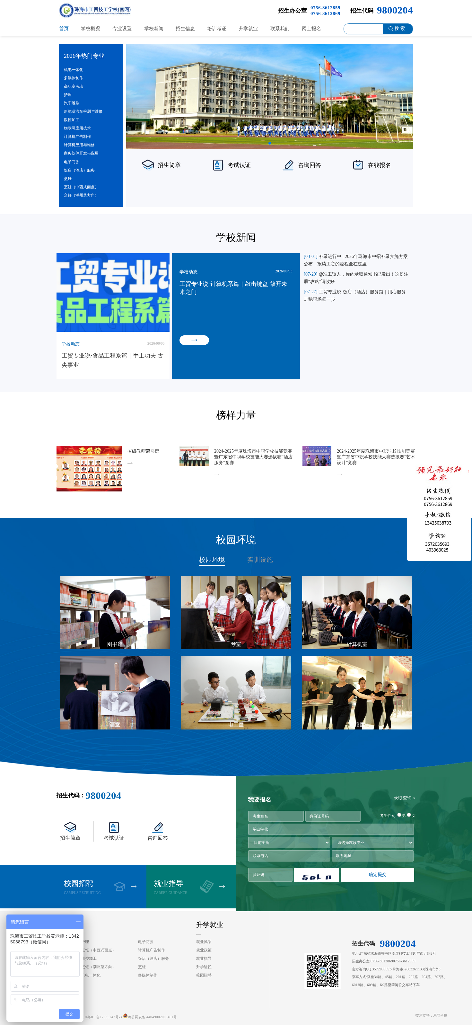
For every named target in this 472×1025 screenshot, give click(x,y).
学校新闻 (153, 28)
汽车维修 (71, 103)
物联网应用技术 (77, 128)
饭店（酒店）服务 (79, 170)
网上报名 (311, 28)
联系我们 (280, 28)
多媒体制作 (73, 78)
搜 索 (400, 28)
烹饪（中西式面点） (81, 187)
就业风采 (204, 942)
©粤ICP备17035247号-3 (103, 1017)
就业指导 (204, 958)
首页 (64, 28)
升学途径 (204, 967)
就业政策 (204, 950)
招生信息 (185, 28)
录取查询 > (404, 798)
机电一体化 (73, 69)
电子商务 (71, 162)
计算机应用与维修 (79, 145)
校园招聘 (204, 975)
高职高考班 (73, 86)
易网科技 (440, 1015)
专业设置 (122, 28)
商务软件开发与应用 (81, 153)
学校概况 (90, 28)
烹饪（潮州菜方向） (81, 195)
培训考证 (216, 28)
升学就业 (248, 28)
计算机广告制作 (77, 136)
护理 (68, 95)
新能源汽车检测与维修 (83, 111)
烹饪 (68, 178)
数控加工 (71, 120)
